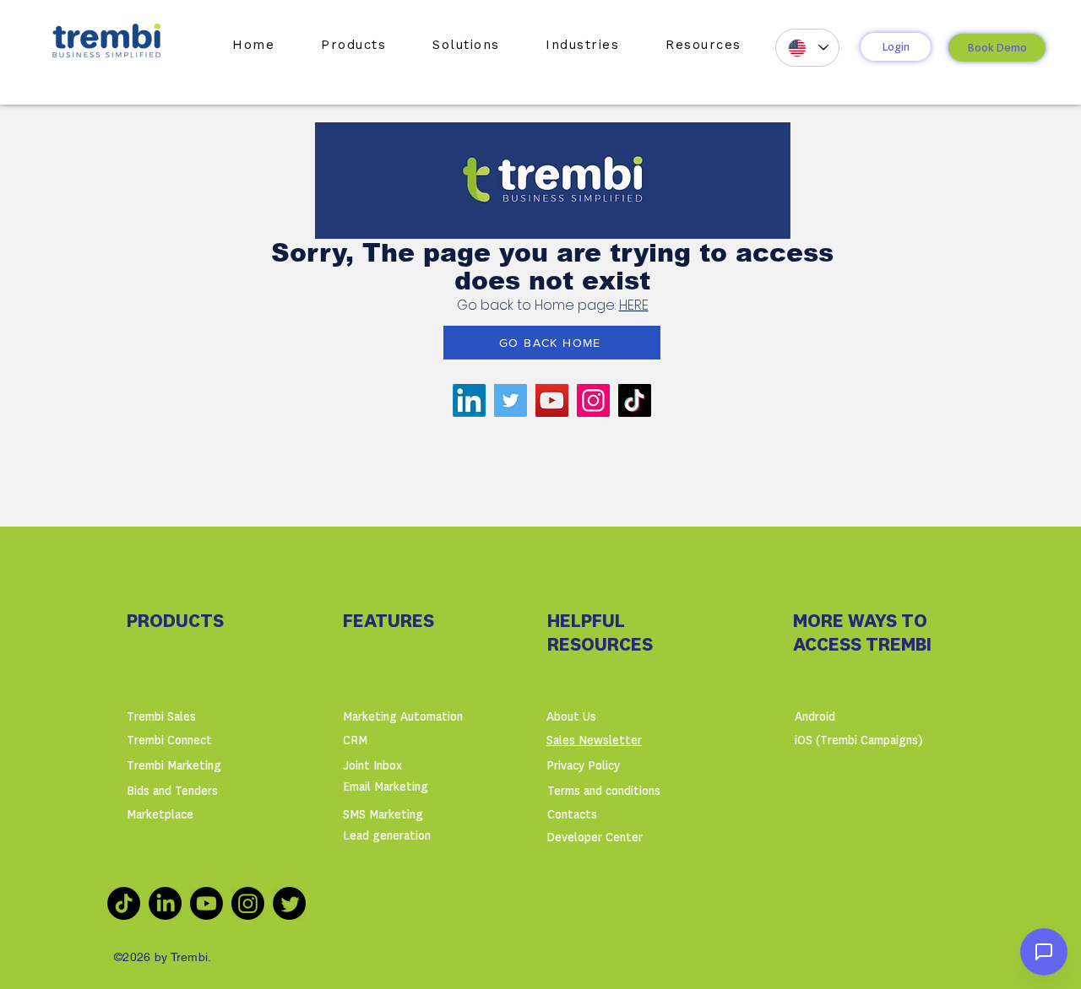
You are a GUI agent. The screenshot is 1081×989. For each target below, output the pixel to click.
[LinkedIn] (469, 400)
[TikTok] (634, 400)
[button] (354, 45)
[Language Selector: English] (807, 48)
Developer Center (594, 838)
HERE (634, 305)
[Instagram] (593, 400)
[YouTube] (551, 400)
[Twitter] (510, 400)
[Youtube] (206, 903)
